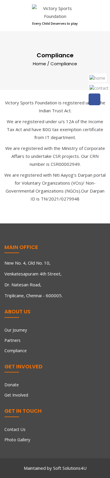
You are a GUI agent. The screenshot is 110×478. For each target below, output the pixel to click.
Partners (12, 340)
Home (39, 63)
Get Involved (16, 395)
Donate (11, 384)
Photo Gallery (17, 439)
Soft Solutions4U (70, 468)
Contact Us (15, 429)
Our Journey (15, 330)
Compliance (15, 350)
